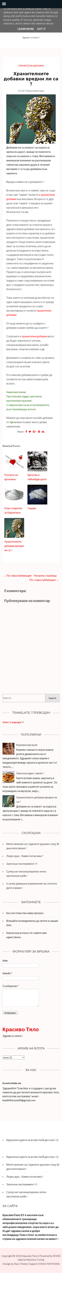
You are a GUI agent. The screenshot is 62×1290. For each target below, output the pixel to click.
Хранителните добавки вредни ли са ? (31, 79)
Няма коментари (35, 90)
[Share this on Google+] (34, 431)
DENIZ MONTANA (49, 1263)
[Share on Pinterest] (39, 431)
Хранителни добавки (31, 65)
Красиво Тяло (20, 1029)
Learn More (26, 29)
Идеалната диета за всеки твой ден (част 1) (32, 1139)
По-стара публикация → (44, 579)
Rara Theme (20, 1263)
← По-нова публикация (17, 575)
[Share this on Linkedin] (43, 431)
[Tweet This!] (30, 431)
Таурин (31, 508)
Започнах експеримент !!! (21, 863)
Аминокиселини (16, 392)
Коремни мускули (26, 744)
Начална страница (45, 575)
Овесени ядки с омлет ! (30, 773)
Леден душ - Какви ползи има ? (24, 855)
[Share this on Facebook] (26, 431)
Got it (41, 29)
